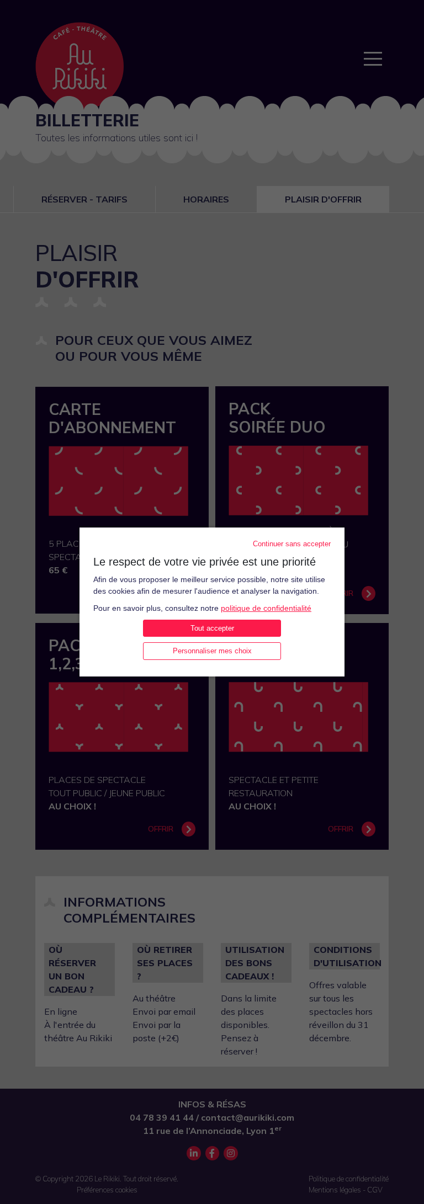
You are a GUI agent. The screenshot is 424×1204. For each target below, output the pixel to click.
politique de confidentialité (266, 608)
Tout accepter (212, 628)
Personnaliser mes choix (212, 651)
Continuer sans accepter (292, 544)
